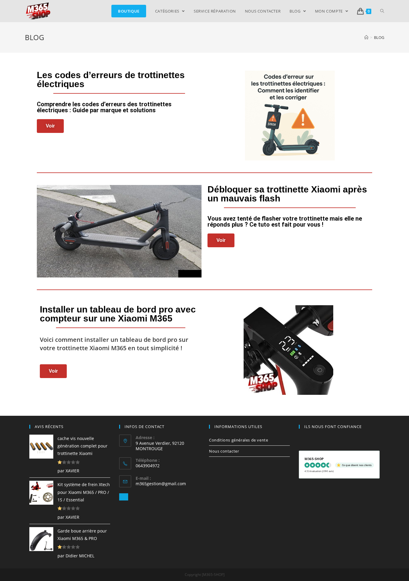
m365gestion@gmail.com (161, 483)
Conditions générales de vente (238, 440)
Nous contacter (224, 451)
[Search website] (382, 11)
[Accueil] (366, 37)
